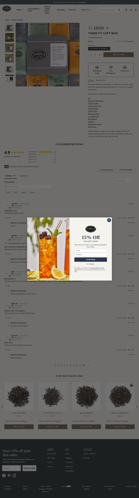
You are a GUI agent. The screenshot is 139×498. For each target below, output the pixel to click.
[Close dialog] (109, 220)
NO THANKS (90, 264)
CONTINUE (90, 260)
